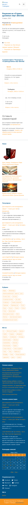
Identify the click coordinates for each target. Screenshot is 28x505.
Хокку (11, 354)
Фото (17, 314)
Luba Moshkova (7, 239)
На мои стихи (6, 296)
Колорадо (21, 336)
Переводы (5, 305)
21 (14, 465)
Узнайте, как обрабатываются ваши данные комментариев (12, 132)
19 (7, 465)
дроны (13, 357)
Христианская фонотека (9, 394)
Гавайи (5, 334)
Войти (4, 495)
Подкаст (15, 345)
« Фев (12, 472)
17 (24, 462)
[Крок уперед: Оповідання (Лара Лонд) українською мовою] (9, 154)
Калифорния (13, 336)
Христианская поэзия (15, 316)
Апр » (16, 472)
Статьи (23, 308)
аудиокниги (6, 357)
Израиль (5, 336)
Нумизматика (6, 342)
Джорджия (19, 334)
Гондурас (11, 334)
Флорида (5, 354)
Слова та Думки (18, 348)
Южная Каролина (20, 354)
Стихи (4, 311)
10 (24, 460)
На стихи (7, 42)
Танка (4, 351)
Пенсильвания (6, 345)
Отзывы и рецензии (16, 302)
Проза (4, 308)
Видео (4, 290)
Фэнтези (5, 316)
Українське (17, 351)
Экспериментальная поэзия (10, 319)
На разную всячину (8, 299)
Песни (22, 305)
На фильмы (6, 302)
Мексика (16, 339)
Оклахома (15, 342)
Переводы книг (14, 305)
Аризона (21, 331)
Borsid (8, 24)
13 (10, 462)
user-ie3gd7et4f (7, 257)
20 (10, 465)
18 (4, 465)
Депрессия (5, 211)
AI (3, 331)
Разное (10, 308)
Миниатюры (12, 290)
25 (4, 468)
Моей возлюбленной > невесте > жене (13, 293)
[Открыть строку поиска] (20, 4)
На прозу (15, 296)
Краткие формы (7, 339)
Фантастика (12, 311)
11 (4, 462)
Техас (10, 351)
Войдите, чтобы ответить (11, 83)
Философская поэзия (8, 314)
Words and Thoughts (12, 331)
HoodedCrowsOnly (8, 273)
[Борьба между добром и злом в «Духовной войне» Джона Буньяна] (9, 188)
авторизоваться (15, 124)
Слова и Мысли (7, 348)
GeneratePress (20, 502)
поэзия (19, 357)
